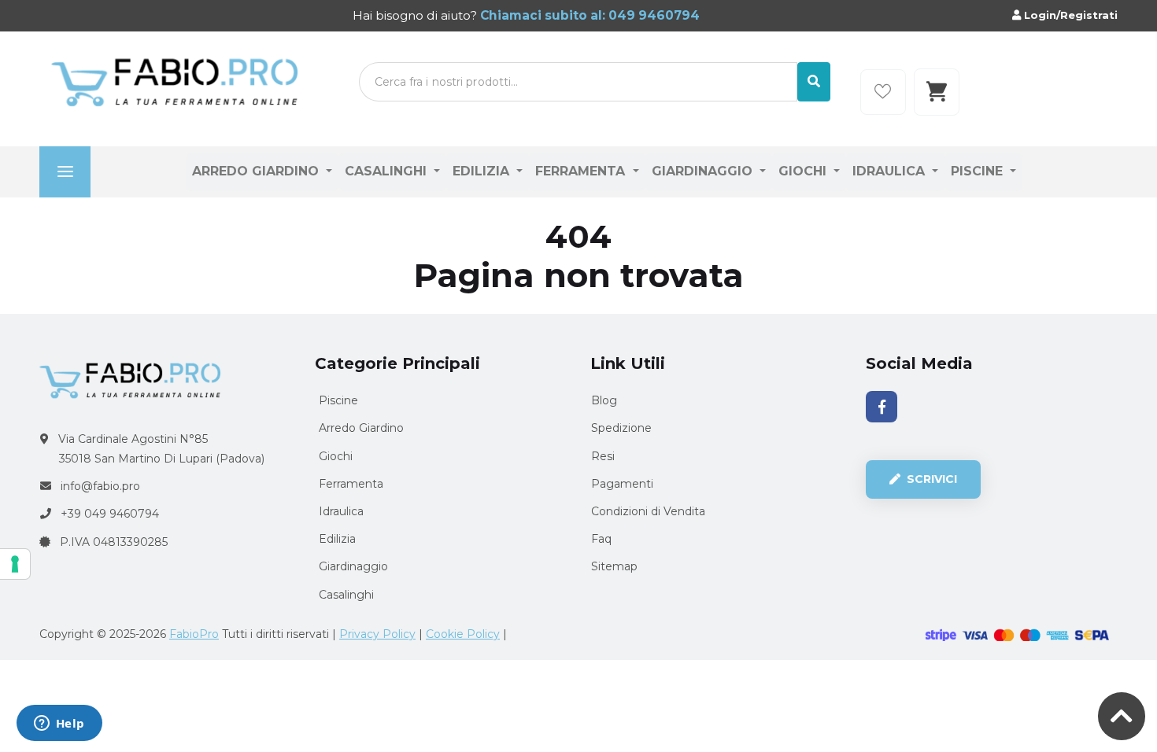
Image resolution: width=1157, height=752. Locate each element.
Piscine (979, 171)
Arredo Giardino (257, 171)
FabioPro (194, 634)
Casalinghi (388, 171)
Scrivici (930, 479)
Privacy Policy (377, 634)
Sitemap (614, 566)
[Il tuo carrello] (936, 92)
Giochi (804, 171)
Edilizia (483, 171)
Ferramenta (582, 171)
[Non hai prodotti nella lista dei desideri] (883, 92)
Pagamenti (622, 484)
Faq (601, 539)
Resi (603, 456)
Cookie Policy (463, 634)
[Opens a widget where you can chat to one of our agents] (59, 724)
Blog (604, 400)
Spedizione (621, 428)
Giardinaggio (704, 171)
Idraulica (890, 171)
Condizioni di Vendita (648, 511)
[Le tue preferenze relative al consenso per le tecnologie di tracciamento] (15, 564)
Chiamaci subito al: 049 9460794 (588, 15)
